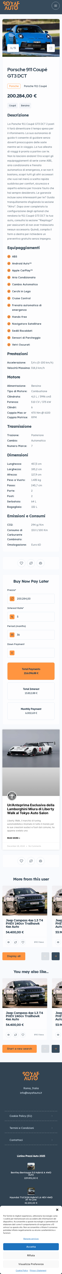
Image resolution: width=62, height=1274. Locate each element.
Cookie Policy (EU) (21, 1115)
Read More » (13, 838)
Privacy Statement (38, 1270)
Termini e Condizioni (22, 1128)
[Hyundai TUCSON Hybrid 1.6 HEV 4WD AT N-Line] (31, 1191)
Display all (14, 956)
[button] (57, 1209)
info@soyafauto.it (31, 1092)
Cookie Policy (22, 1270)
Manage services (31, 1238)
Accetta (31, 1246)
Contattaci (16, 1140)
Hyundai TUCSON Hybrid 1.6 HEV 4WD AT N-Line (31, 1198)
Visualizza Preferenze (31, 1264)
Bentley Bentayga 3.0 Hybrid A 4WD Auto (31, 1173)
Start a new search (19, 1048)
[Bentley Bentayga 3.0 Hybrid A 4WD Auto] (31, 1166)
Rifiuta (31, 1255)
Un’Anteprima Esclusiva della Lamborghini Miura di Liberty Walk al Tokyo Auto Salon (30, 809)
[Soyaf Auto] (11, 5)
